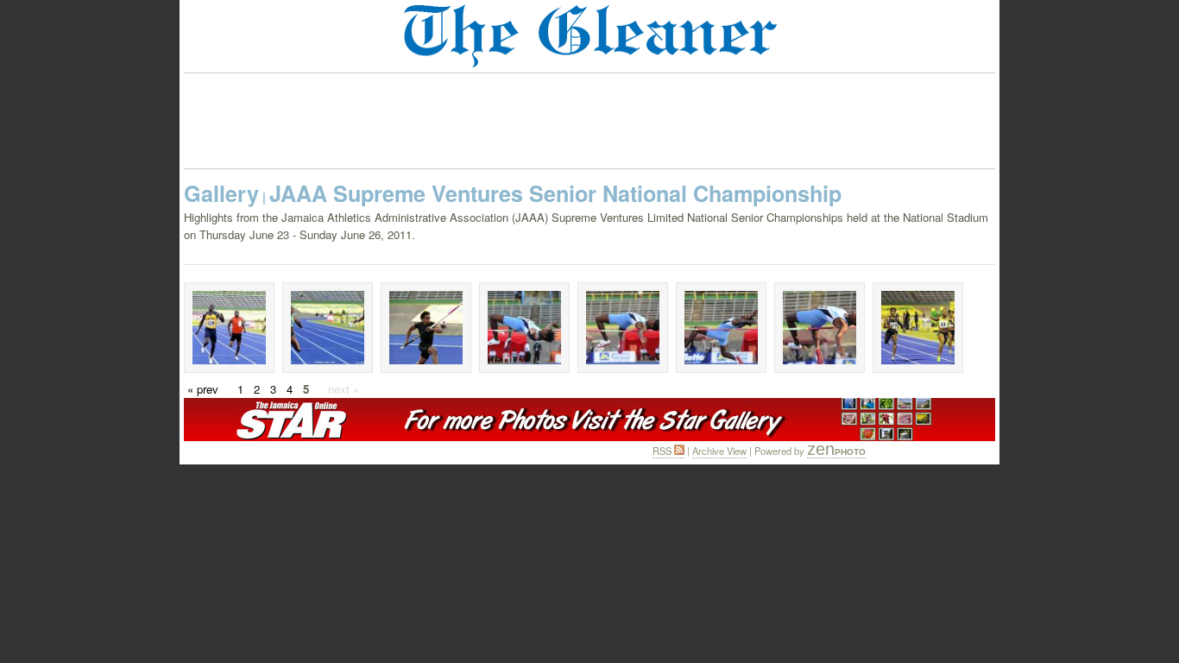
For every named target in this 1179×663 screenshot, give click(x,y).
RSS (663, 451)
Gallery (221, 193)
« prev (202, 389)
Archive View (719, 451)
